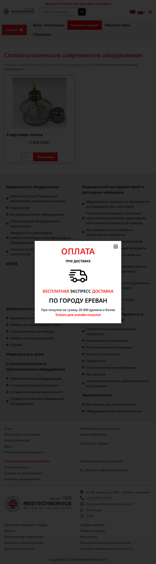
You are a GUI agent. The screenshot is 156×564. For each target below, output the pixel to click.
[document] (78, 282)
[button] (115, 246)
